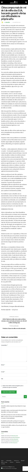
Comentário (4, 345)
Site (2, 378)
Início (2, 460)
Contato (3, 463)
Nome (3, 365)
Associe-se (16, 460)
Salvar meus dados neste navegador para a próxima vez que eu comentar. (13, 386)
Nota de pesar (14, 435)
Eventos (11, 462)
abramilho (7, 22)
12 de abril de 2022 (16, 22)
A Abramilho (8, 460)
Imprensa (18, 462)
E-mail (3, 371)
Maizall (22, 460)
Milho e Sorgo (4, 462)
